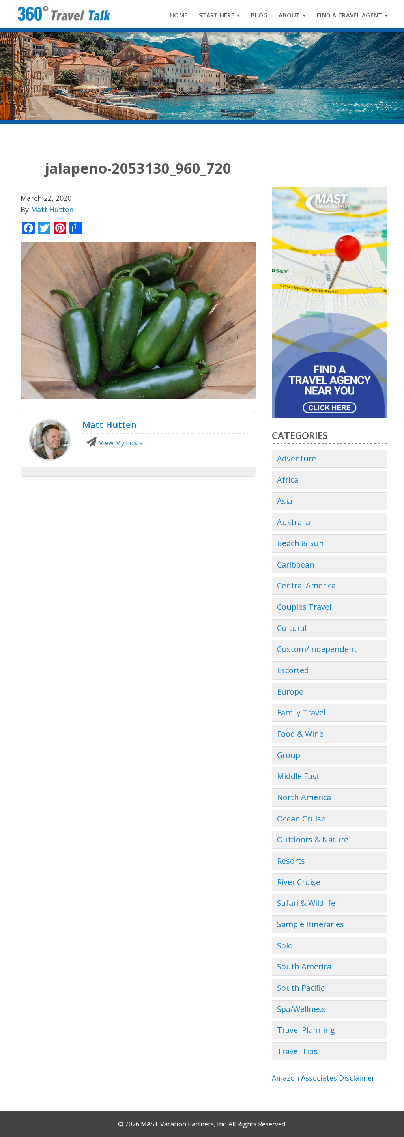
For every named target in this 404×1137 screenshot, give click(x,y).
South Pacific (300, 987)
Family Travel (301, 712)
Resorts (291, 860)
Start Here (217, 15)
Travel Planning (306, 1030)
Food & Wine (300, 733)
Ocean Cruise (301, 818)
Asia (284, 501)
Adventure (296, 458)
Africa (287, 479)
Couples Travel (304, 606)
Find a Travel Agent (350, 15)
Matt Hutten (52, 209)
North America (304, 797)
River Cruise (298, 882)
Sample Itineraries (310, 924)
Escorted (293, 670)
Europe (290, 691)
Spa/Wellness (301, 1009)
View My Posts (119, 443)
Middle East (298, 776)
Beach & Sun (300, 543)
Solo (285, 945)
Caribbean (295, 564)
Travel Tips (297, 1051)
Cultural (292, 628)
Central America (306, 585)
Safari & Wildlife (306, 903)
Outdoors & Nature (312, 839)
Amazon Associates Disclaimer (323, 1078)
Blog (259, 15)
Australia (293, 522)
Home (178, 15)
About (290, 15)
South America (304, 966)
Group (288, 755)
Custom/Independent (317, 649)
